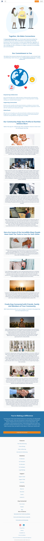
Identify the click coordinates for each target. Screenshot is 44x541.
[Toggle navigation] (5, 1)
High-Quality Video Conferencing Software (22, 514)
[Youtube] (20, 525)
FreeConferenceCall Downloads (22, 520)
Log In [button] (41, 1)
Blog (22, 509)
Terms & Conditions (22, 535)
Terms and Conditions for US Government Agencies (22, 537)
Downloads (22, 482)
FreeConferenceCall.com (11, 39)
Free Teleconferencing (22, 443)
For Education (22, 464)
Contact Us (22, 497)
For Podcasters (22, 461)
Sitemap (22, 530)
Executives (22, 491)
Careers (22, 494)
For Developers (22, 467)
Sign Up (36, 1)
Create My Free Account (22, 432)
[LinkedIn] (24, 525)
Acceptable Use (22, 532)
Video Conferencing (22, 449)
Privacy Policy (22, 528)
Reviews (22, 506)
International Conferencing (22, 452)
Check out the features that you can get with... (22, 517)
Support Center (22, 476)
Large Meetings (22, 470)
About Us (22, 489)
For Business (22, 458)
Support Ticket (22, 479)
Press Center (22, 504)
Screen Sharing (22, 446)
